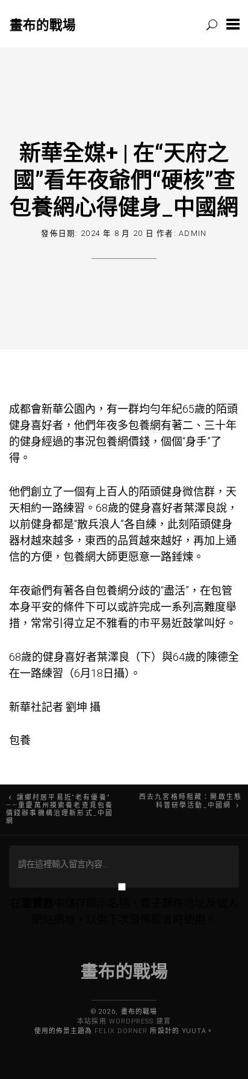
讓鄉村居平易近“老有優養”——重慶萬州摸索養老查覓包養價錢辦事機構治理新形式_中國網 (59, 809)
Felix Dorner (121, 1031)
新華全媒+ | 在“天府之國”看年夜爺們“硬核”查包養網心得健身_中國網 (124, 179)
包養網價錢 (123, 441)
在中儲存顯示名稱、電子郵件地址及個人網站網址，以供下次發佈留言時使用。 (124, 911)
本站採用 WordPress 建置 (123, 1021)
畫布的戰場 (43, 24)
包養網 (144, 425)
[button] (233, 24)
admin (192, 233)
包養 (20, 740)
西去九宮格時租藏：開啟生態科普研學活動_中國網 (190, 801)
